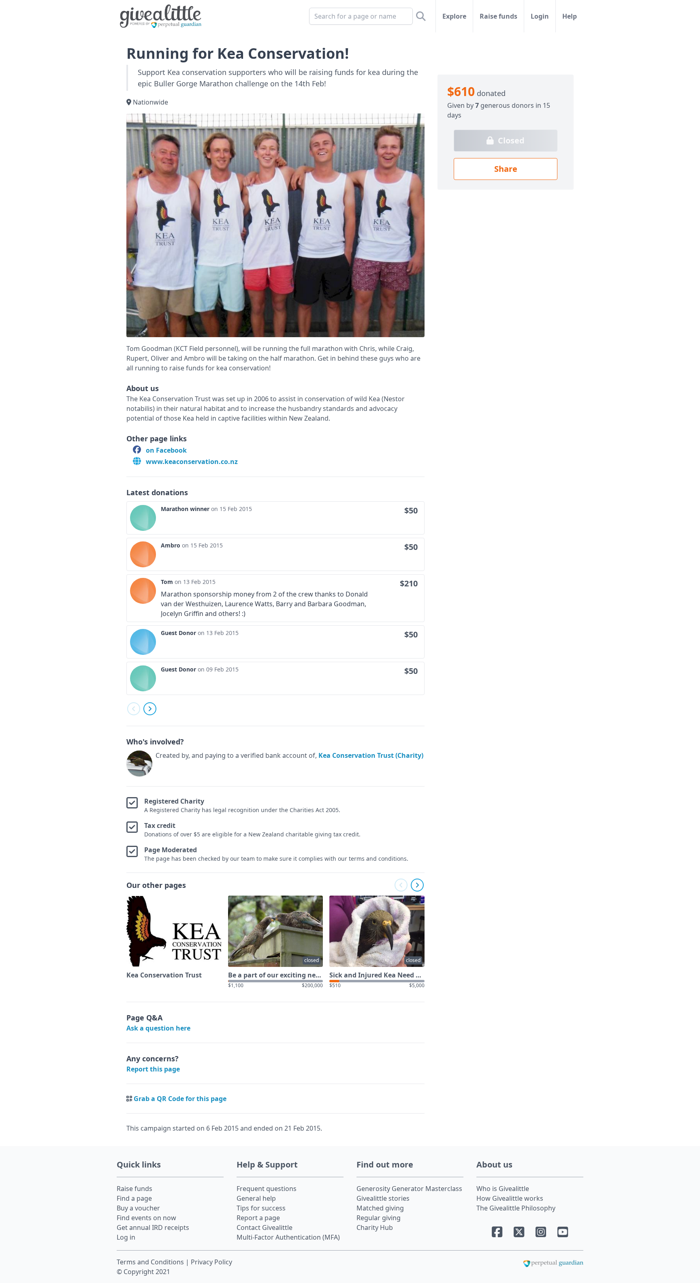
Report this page (153, 1069)
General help (256, 1198)
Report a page (258, 1217)
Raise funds (498, 16)
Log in (126, 1237)
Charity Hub (374, 1227)
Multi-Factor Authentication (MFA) (288, 1237)
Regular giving (378, 1217)
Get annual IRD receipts (153, 1227)
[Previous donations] (133, 708)
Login (540, 16)
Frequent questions (267, 1188)
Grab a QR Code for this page (180, 1098)
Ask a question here (158, 1028)
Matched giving (380, 1208)
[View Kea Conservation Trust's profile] (139, 763)
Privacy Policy (211, 1261)
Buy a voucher (138, 1208)
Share (505, 168)
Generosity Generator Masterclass (409, 1188)
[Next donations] (150, 708)
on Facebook (165, 450)
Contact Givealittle (264, 1227)
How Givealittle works (509, 1198)
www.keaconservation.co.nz (191, 461)
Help (569, 16)
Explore (454, 16)
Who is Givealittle (502, 1188)
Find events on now (146, 1217)
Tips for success (261, 1208)
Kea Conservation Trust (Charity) (370, 755)
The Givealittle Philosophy (515, 1208)
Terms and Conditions (151, 1261)
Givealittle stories (383, 1198)
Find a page (134, 1198)
